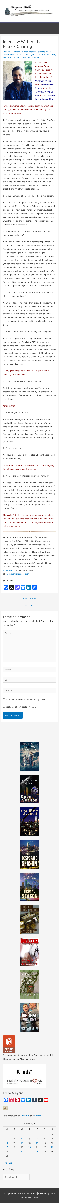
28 (37, 1151)
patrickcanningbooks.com (17, 574)
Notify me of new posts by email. (20, 707)
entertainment (23, 54)
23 (52, 1147)
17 (7, 1147)
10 (7, 1143)
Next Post (29, 605)
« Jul (5, 1163)
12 (22, 1143)
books (13, 54)
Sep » (11, 1163)
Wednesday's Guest (12, 57)
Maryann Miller (48, 54)
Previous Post (29, 598)
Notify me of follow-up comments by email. (25, 699)
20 (29, 1147)
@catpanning (9, 570)
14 (37, 1143)
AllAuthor (38, 1116)
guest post (36, 54)
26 (22, 1151)
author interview (29, 51)
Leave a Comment (11, 51)
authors (41, 51)
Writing (25, 57)
